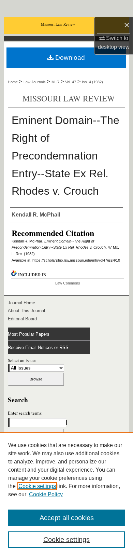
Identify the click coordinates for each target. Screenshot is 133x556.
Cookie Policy (46, 494)
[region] (66, 494)
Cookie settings (37, 486)
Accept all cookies (67, 518)
